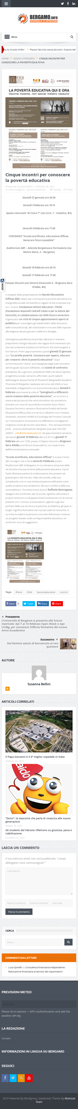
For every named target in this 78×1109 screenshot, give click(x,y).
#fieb (29, 592)
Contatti (6, 1038)
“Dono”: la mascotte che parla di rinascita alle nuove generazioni (38, 820)
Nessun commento (36, 189)
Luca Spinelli (15, 967)
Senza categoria (16, 189)
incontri (64, 592)
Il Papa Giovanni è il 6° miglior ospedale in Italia (35, 756)
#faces (19, 592)
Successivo (47, 639)
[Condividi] (2, 284)
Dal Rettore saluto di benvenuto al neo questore (32, 644)
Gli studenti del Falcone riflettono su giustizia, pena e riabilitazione (38, 831)
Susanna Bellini (25, 186)
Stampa (57, 189)
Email (70, 189)
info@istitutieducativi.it (27, 433)
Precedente (12, 616)
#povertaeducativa (46, 592)
